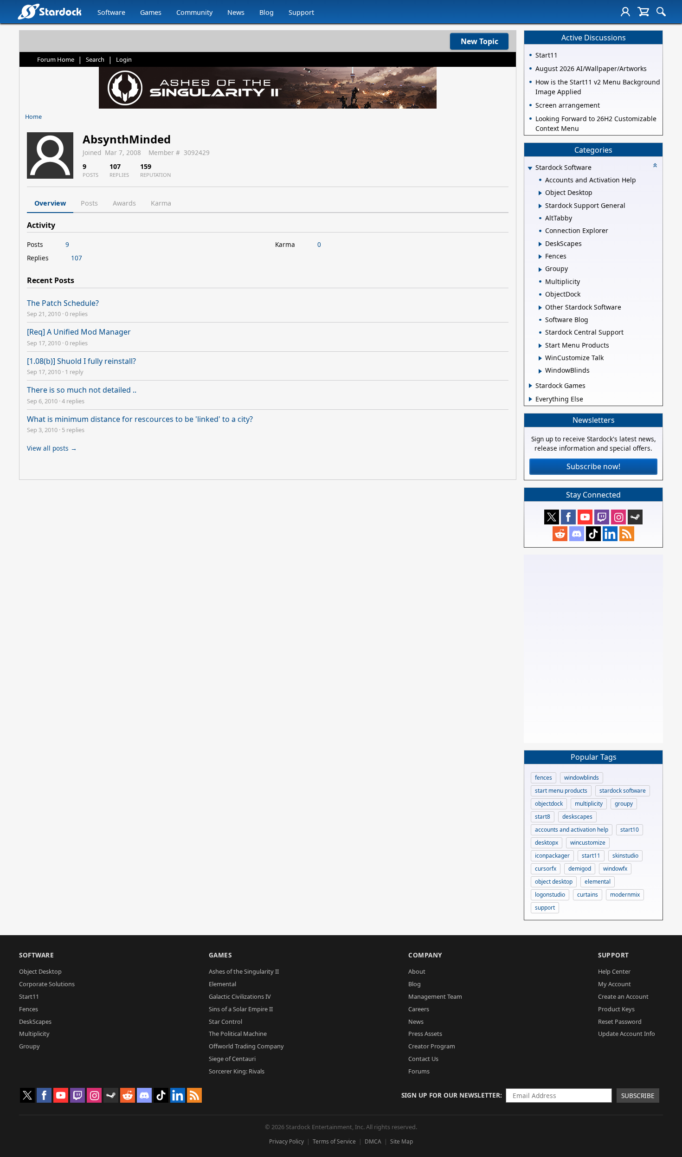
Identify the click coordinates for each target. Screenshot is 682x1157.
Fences (28, 1009)
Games (150, 12)
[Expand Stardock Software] (530, 168)
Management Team (435, 996)
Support (301, 12)
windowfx (615, 869)
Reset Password (620, 1021)
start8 (542, 817)
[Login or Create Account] (625, 11)
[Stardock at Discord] (576, 533)
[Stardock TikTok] (593, 533)
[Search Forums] (661, 11)
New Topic (479, 41)
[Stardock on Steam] (635, 517)
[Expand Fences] (540, 256)
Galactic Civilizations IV (240, 996)
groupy (624, 804)
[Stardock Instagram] (618, 517)
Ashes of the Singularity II (244, 971)
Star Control (225, 1021)
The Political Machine (238, 1033)
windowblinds (581, 778)
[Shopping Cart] (643, 11)
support (545, 907)
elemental (598, 882)
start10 (629, 830)
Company (425, 954)
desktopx (546, 843)
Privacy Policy (286, 1141)
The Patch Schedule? (63, 303)
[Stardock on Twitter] (551, 517)
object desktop (554, 882)
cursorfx (545, 869)
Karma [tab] (161, 203)
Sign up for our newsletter (450, 1095)
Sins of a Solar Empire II (241, 1009)
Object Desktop (40, 971)
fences (543, 778)
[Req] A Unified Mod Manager (79, 332)
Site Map (401, 1141)
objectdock (549, 804)
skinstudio (625, 856)
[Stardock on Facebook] (568, 517)
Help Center (614, 971)
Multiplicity (34, 1033)
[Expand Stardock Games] (530, 385)
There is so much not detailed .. (81, 390)
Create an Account (623, 996)
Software (111, 12)
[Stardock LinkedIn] (610, 533)
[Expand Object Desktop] (540, 193)
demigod (579, 869)
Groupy (29, 1046)
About (416, 971)
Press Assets (425, 1033)
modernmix (625, 894)
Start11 (29, 996)
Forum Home (55, 59)
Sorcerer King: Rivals (236, 1071)
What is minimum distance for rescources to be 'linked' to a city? (140, 419)
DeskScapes (35, 1021)
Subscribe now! (593, 466)
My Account (614, 984)
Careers (418, 1009)
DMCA (373, 1141)
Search (95, 59)
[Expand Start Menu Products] (540, 345)
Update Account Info (626, 1033)
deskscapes (577, 817)
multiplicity (589, 804)
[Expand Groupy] (540, 269)
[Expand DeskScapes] (540, 244)
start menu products (561, 791)
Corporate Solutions (47, 984)
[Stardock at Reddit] (560, 533)
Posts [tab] (89, 203)
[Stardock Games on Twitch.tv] (601, 517)
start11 (591, 856)
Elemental (222, 984)
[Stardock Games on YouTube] (585, 517)
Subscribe (638, 1095)
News (235, 12)
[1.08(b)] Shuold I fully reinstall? (81, 361)
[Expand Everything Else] (530, 399)
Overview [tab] (50, 203)
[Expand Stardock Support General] (540, 206)
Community (194, 12)
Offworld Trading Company (246, 1046)
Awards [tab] (124, 203)
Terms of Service (334, 1141)
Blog (266, 12)
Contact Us (423, 1058)
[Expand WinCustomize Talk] (540, 358)
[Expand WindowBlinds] (540, 371)
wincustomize (587, 843)
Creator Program (431, 1046)
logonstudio (550, 894)
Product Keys (616, 1009)
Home (33, 116)
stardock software (622, 791)
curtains (587, 894)
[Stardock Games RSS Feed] (626, 533)
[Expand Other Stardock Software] (540, 307)
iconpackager (552, 856)
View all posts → (52, 448)
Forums (419, 1071)
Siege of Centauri (232, 1058)
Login (124, 59)
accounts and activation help (571, 830)
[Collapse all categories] (655, 165)
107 (76, 257)
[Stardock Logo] (49, 11)
